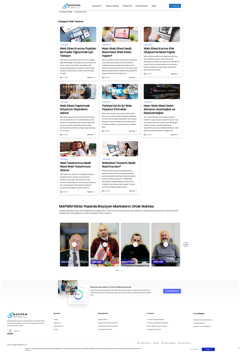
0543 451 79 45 (81, 12)
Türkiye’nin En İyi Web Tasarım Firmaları (117, 107)
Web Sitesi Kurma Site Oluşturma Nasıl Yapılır (159, 50)
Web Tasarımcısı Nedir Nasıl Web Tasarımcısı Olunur (75, 166)
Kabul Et (208, 349)
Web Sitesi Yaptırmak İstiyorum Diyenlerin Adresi (75, 109)
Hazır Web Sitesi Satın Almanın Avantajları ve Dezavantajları (159, 109)
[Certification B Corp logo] (10, 331)
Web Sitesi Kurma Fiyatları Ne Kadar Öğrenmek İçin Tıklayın (78, 52)
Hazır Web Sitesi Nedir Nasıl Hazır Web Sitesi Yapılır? (117, 52)
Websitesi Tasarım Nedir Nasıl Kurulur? (119, 165)
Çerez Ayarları (194, 349)
